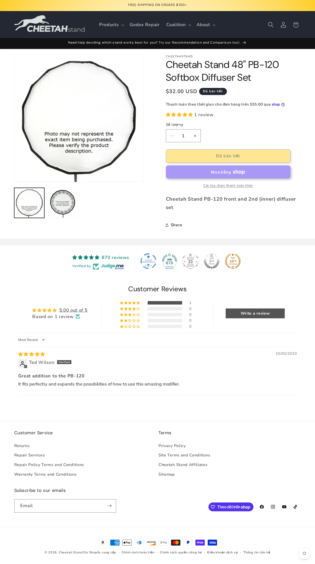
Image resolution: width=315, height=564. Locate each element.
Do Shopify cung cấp (99, 552)
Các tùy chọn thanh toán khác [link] (228, 185)
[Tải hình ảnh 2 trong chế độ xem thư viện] (62, 203)
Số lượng (174, 124)
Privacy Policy (172, 446)
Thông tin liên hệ (256, 552)
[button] (111, 25)
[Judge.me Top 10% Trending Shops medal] (233, 261)
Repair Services (29, 455)
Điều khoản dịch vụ (222, 552)
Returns (22, 446)
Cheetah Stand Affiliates (183, 464)
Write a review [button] (255, 313)
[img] (31, 354)
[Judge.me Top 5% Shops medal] (212, 261)
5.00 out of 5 (73, 310)
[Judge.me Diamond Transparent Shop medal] (148, 261)
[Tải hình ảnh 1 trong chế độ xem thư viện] (29, 203)
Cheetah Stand (71, 552)
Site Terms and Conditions (184, 455)
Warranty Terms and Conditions (45, 474)
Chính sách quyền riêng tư (181, 552)
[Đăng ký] (109, 506)
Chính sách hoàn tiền (138, 552)
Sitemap (166, 474)
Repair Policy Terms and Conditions (49, 464)
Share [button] (176, 225)
